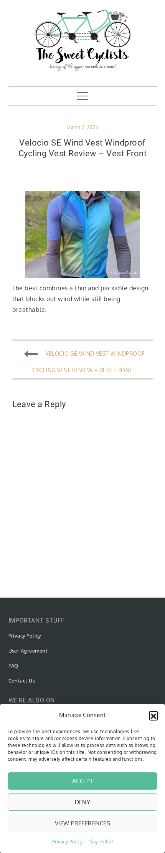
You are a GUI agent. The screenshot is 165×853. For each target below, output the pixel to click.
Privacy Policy (67, 842)
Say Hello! (101, 842)
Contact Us (21, 680)
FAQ (13, 666)
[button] (153, 715)
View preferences (82, 823)
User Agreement (28, 651)
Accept (82, 781)
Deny (83, 802)
